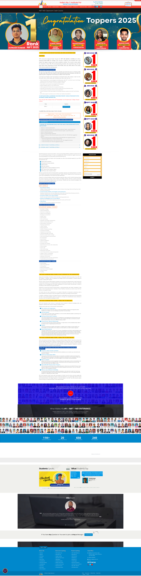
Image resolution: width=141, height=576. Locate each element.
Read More (91, 476)
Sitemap (84, 574)
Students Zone (68, 6)
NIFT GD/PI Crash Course (60, 557)
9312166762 (91, 562)
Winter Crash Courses (59, 562)
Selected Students (46, 439)
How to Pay (41, 565)
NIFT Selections (78, 439)
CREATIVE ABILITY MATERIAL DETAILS (50, 145)
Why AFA (49, 6)
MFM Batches (58, 559)
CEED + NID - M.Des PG (75, 562)
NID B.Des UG (74, 557)
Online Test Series (83, 6)
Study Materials (42, 564)
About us (45, 6)
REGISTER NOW (66, 106)
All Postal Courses (75, 567)
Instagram (101, 7)
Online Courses (55, 6)
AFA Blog (41, 557)
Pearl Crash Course (59, 565)
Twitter (97, 7)
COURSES (62, 6)
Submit (92, 177)
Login (92, 4)
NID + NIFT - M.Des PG (75, 565)
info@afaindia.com (94, 559)
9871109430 (93, 557)
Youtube (92, 564)
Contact (90, 6)
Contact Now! (88, 534)
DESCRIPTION (44, 122)
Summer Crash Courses (60, 564)
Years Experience (62, 439)
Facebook (95, 7)
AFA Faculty (41, 556)
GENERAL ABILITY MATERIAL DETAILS (50, 147)
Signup (95, 4)
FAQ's (83, 573)
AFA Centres (42, 567)
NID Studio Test (58, 554)
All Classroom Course (59, 567)
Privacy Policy (98, 573)
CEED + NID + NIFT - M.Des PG (76, 564)
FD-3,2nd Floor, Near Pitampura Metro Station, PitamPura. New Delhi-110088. (95, 554)
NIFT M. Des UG (74, 556)
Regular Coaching (59, 556)
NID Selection (94, 439)
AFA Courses (42, 559)
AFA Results (75, 6)
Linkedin (99, 7)
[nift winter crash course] (129, 4)
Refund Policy (93, 573)
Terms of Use (87, 573)
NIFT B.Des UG (74, 554)
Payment (100, 4)
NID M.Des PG (74, 559)
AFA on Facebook (42, 568)
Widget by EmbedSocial (95, 454)
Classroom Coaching (43, 562)
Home (41, 6)
